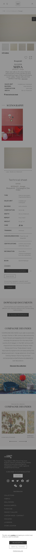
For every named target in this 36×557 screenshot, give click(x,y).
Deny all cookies (18, 547)
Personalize (18, 551)
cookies (13, 535)
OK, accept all (18, 542)
